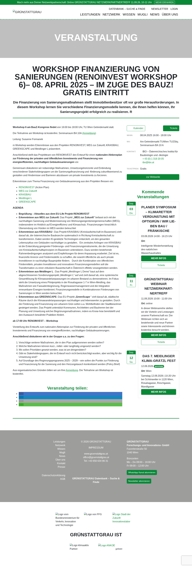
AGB (62, 479)
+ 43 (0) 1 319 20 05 (153, 158)
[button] (21, 393)
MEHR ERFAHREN (165, 2)
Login (174, 9)
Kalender (138, 128)
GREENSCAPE (27, 201)
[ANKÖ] (106, 545)
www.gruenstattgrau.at (96, 453)
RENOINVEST (27, 187)
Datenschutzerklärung (53, 475)
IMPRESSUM (96, 447)
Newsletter (159, 9)
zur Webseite (153, 177)
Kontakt (61, 463)
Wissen (129, 14)
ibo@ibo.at (148, 162)
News (154, 14)
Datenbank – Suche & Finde (127, 9)
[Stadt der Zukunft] (124, 517)
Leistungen (90, 14)
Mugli (143, 14)
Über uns (170, 14)
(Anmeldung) (89, 133)
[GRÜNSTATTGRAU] (27, 12)
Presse (61, 467)
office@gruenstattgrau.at (96, 457)
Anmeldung (72, 370)
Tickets (173, 128)
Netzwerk (111, 14)
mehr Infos (158, 258)
